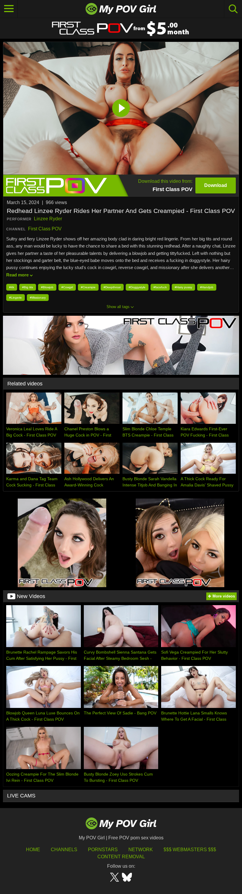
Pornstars (103, 849)
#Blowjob (47, 287)
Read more (17, 274)
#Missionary (38, 297)
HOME (33, 849)
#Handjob (206, 287)
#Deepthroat (112, 287)
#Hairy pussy (183, 287)
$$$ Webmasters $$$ (189, 849)
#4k (11, 287)
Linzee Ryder (48, 218)
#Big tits (27, 287)
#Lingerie (15, 297)
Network (140, 849)
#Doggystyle (137, 287)
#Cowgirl (67, 287)
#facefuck (160, 287)
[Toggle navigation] (9, 9)
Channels (64, 849)
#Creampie (88, 287)
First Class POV (45, 228)
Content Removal (121, 856)
